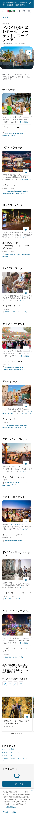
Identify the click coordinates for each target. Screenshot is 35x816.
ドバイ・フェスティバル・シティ (15, 650)
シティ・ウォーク (11, 185)
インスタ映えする (18, 524)
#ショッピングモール (10, 752)
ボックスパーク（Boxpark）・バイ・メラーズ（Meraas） (15, 246)
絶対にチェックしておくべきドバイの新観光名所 (16, 722)
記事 (6, 17)
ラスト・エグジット (12, 534)
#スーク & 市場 (8, 749)
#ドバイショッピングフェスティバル (15, 759)
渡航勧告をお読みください (16, 5)
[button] (9, 812)
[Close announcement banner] (30, 3)
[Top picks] (24, 11)
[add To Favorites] (29, 52)
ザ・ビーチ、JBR (10, 127)
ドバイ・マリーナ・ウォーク (16, 593)
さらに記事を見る (17, 738)
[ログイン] (29, 11)
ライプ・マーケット (12, 361)
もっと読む (24, 122)
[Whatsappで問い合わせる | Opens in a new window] (4, 683)
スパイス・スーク (11, 306)
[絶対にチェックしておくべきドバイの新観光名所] (17, 707)
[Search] (19, 11)
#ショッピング (8, 755)
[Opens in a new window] (10, 683)
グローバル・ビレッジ (13, 477)
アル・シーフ (9, 419)
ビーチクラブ (9, 667)
